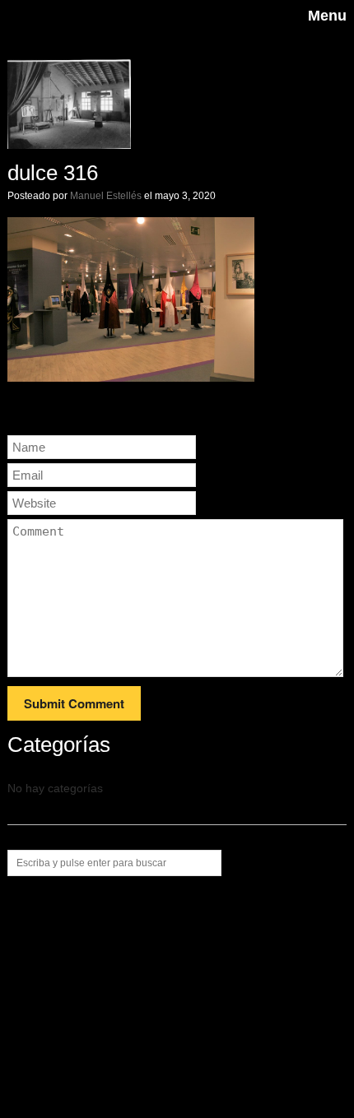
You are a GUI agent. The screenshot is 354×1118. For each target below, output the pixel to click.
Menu (327, 15)
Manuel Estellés (106, 196)
